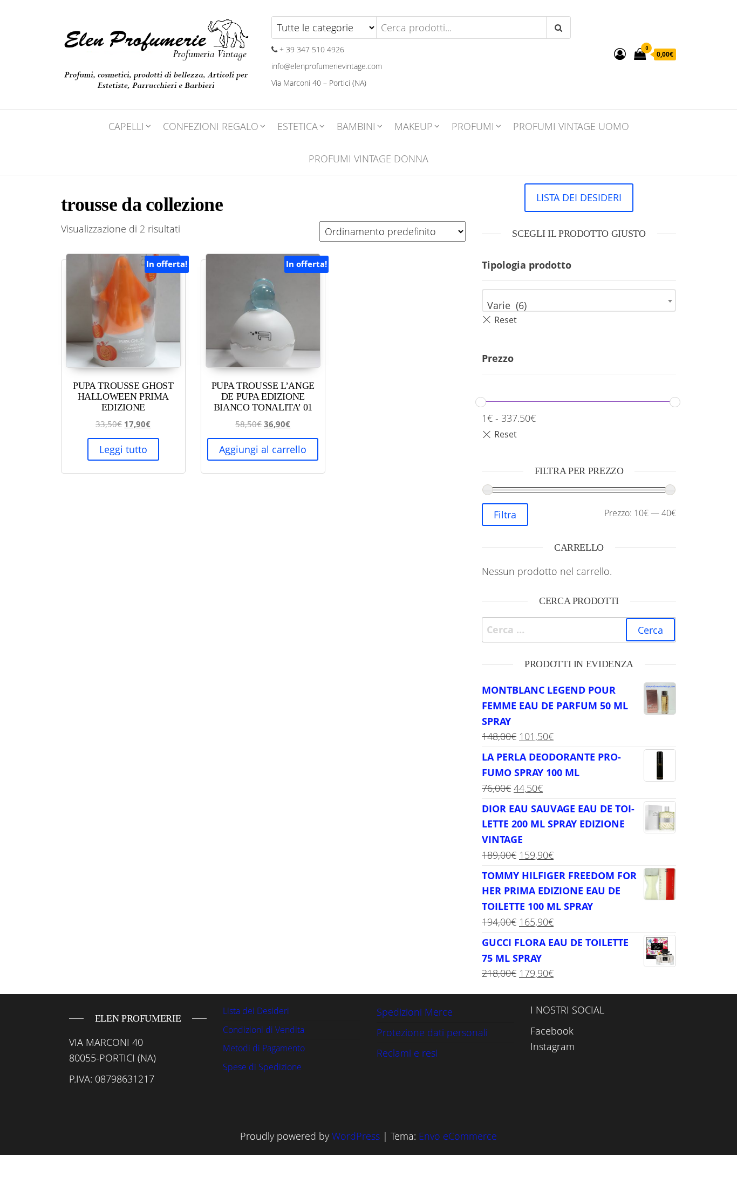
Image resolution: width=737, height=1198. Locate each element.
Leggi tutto (123, 449)
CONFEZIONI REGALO (210, 126)
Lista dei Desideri (256, 1011)
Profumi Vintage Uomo (571, 126)
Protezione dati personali (432, 1032)
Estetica (297, 126)
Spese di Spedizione (262, 1067)
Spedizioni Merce (415, 1011)
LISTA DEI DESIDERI (579, 197)
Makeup (413, 126)
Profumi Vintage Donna (368, 158)
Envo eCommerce (458, 1135)
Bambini (356, 126)
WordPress (356, 1135)
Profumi (473, 126)
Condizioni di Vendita (263, 1030)
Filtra (505, 514)
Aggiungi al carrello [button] (262, 449)
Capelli (126, 126)
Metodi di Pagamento (264, 1048)
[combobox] (579, 300)
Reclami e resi (407, 1052)
